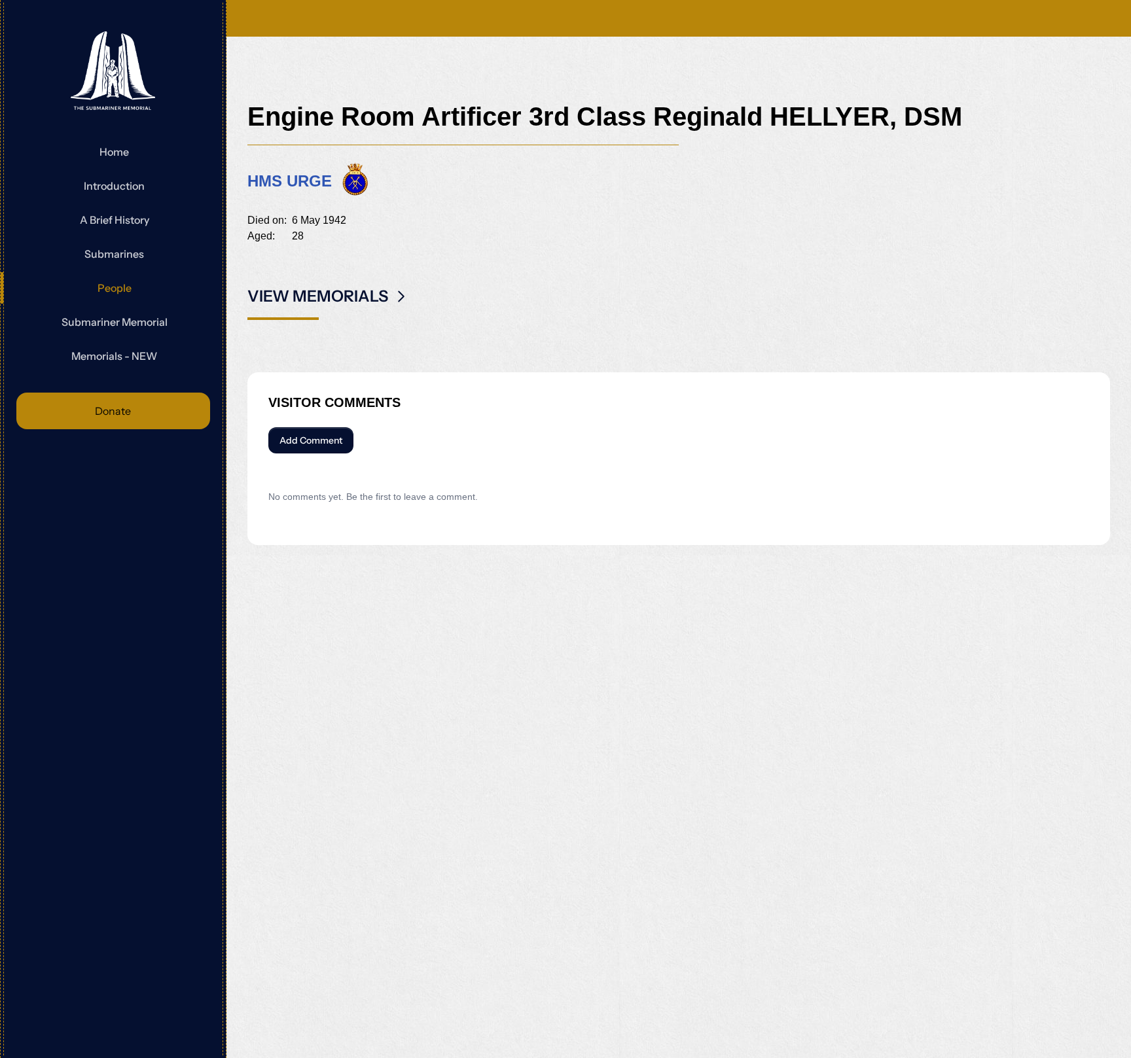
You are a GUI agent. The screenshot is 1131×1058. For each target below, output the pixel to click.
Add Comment (310, 440)
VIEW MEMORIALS (317, 296)
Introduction (114, 185)
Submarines (114, 253)
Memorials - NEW (114, 355)
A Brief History (114, 219)
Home (114, 151)
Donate (113, 410)
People (115, 287)
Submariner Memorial (115, 321)
